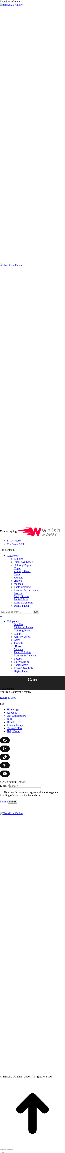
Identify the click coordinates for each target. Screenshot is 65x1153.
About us (12, 712)
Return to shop (8, 697)
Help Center (13, 731)
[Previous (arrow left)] (1, 1152)
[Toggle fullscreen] (8, 1149)
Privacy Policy (15, 725)
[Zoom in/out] (11, 1149)
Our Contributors (16, 715)
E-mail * (4, 785)
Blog (9, 718)
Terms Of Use (14, 728)
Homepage (13, 709)
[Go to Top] (32, 1145)
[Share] (4, 1149)
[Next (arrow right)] (4, 1152)
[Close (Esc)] (1, 1149)
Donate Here (14, 722)
